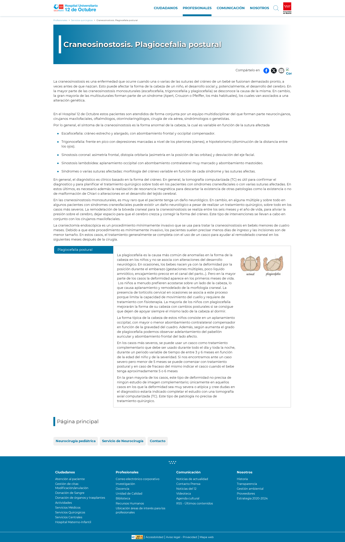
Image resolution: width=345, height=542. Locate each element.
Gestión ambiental (250, 488)
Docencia (122, 488)
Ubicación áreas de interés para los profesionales (140, 510)
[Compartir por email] (281, 70)
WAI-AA (137, 537)
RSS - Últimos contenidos (194, 503)
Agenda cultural (187, 498)
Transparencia (247, 484)
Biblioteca (123, 498)
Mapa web (207, 537)
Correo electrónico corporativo (137, 479)
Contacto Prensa (188, 484)
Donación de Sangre (69, 493)
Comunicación (231, 8)
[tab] (83, 250)
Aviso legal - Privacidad (181, 537)
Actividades (63, 502)
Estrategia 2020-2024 (252, 498)
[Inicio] (76, 8)
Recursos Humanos (130, 503)
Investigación (125, 484)
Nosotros (259, 8)
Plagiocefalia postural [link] (75, 250)
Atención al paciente (70, 479)
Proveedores (246, 493)
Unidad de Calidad (129, 493)
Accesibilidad (154, 537)
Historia (242, 479)
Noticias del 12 (186, 488)
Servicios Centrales (68, 517)
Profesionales (197, 8)
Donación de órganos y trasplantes (80, 497)
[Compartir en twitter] (274, 70)
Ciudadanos (166, 8)
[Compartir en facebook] (266, 70)
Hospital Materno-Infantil (73, 522)
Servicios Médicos (67, 507)
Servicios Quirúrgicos (70, 512)
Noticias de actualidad (192, 479)
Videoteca (183, 493)
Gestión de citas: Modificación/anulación (71, 486)
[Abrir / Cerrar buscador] (276, 8)
